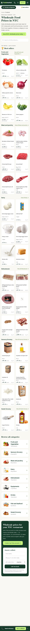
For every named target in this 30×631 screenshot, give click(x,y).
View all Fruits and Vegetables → (18, 53)
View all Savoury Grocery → (22, 339)
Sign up (22, 2)
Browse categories (10, 7)
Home (2, 12)
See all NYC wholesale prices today (13, 34)
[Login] (18, 2)
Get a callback (21, 628)
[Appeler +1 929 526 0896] (14, 2)
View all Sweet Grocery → (22, 409)
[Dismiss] (28, 629)
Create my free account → (13, 543)
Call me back (15, 566)
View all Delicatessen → (23, 269)
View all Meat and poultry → (22, 125)
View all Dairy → (25, 197)
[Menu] (27, 2)
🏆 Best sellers (25, 7)
